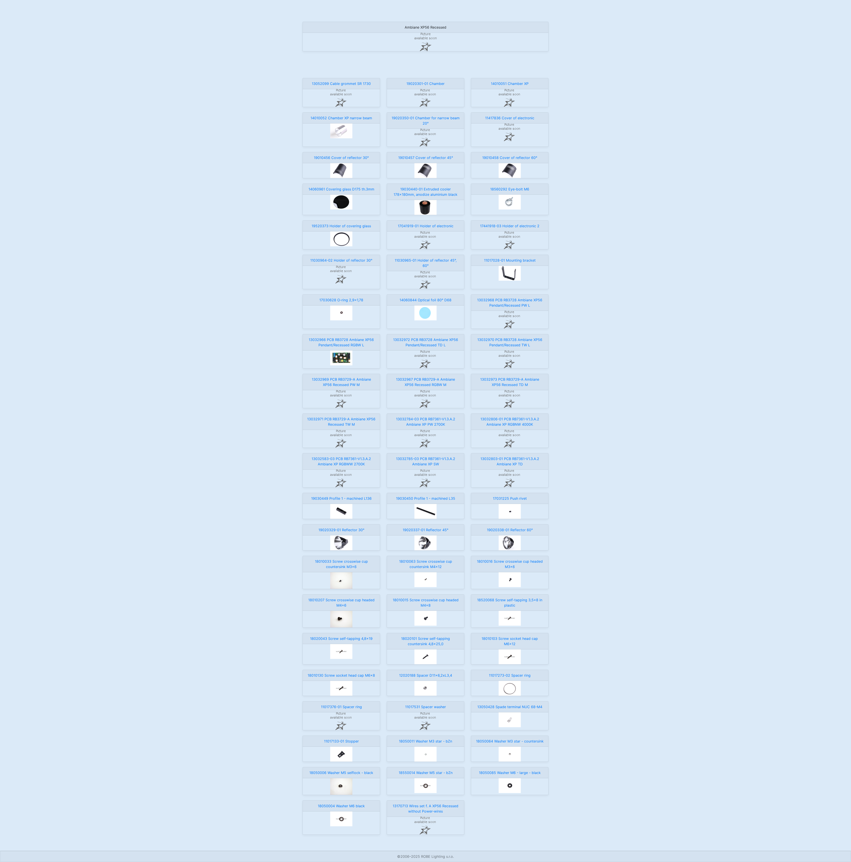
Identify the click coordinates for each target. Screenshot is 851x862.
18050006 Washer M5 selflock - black (341, 772)
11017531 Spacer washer (425, 707)
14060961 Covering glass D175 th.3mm (341, 189)
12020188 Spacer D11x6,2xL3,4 (425, 675)
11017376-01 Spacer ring (341, 707)
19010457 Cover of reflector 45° (425, 157)
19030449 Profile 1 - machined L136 (341, 498)
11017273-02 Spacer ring (510, 675)
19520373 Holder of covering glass (341, 226)
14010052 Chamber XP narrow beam (341, 118)
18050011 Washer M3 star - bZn (425, 741)
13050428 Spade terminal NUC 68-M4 (509, 707)
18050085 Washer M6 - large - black (510, 772)
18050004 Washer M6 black (341, 806)
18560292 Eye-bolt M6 (509, 189)
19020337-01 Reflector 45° (425, 530)
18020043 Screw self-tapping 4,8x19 (341, 638)
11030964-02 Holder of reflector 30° (341, 260)
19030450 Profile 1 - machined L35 (425, 498)
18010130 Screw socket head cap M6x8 (341, 675)
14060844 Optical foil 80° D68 (425, 300)
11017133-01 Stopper (341, 741)
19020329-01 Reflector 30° (341, 530)
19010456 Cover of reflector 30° (341, 157)
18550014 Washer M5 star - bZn (426, 772)
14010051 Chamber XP (510, 83)
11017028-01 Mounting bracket (510, 260)
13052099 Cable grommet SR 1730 (341, 83)
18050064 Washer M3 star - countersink (510, 741)
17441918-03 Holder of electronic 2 (509, 226)
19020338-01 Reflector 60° (510, 530)
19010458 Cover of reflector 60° (509, 157)
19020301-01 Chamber (425, 83)
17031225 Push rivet (510, 498)
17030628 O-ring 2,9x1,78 (341, 300)
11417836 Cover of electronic (509, 118)
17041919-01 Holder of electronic (425, 226)
